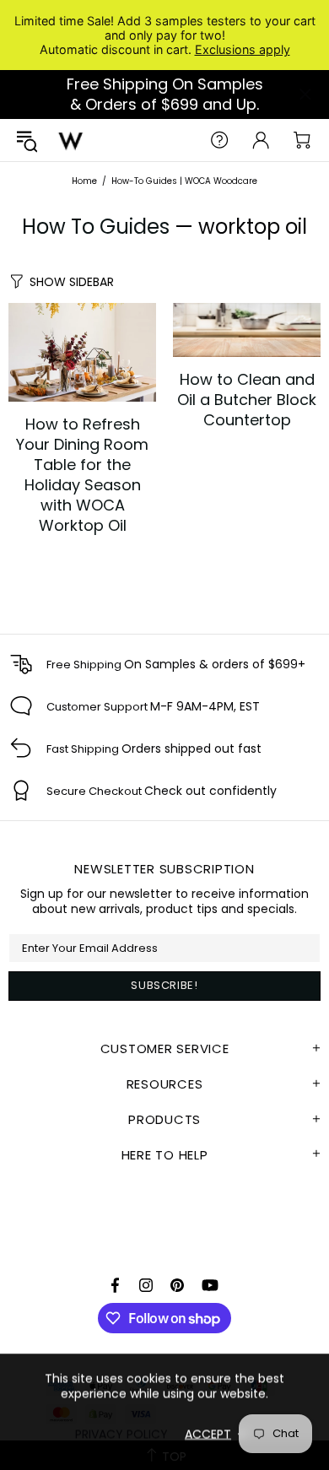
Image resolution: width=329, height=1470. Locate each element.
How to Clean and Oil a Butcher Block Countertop (246, 400)
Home (84, 181)
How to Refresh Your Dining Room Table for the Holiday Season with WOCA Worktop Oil (82, 475)
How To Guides (96, 226)
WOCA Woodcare (71, 140)
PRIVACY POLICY (121, 1433)
